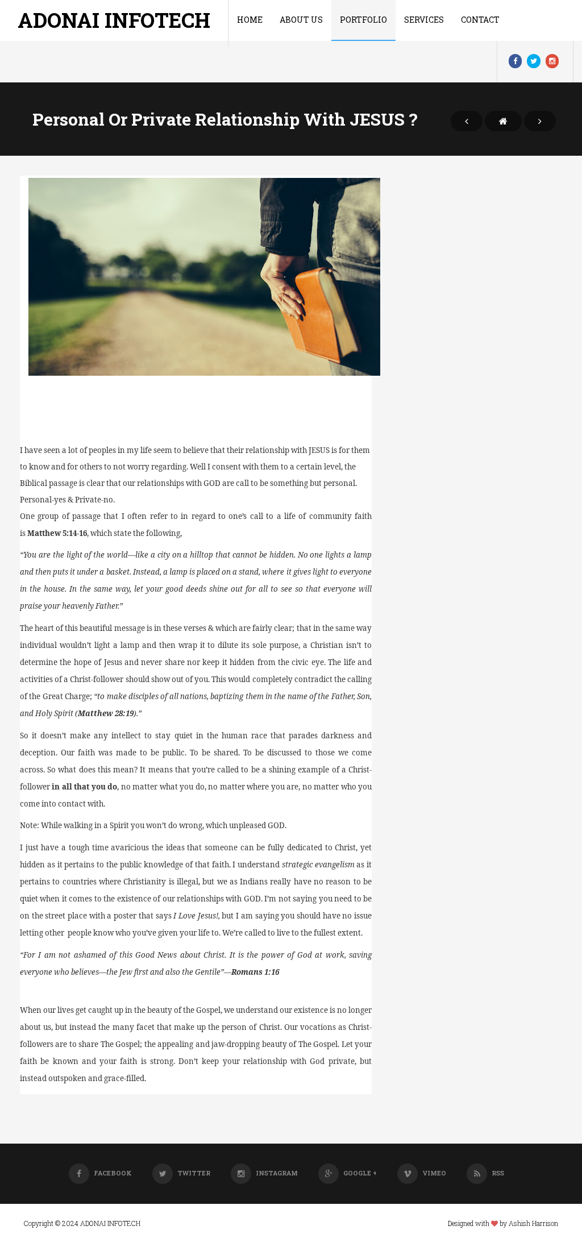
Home (250, 19)
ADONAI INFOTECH (114, 20)
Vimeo (434, 1173)
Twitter (193, 1173)
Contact (480, 19)
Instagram (277, 1173)
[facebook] (515, 61)
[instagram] (552, 61)
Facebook (113, 1173)
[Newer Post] (467, 121)
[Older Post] (540, 121)
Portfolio (363, 19)
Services (424, 19)
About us (301, 19)
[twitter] (533, 61)
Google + (360, 1173)
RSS (498, 1173)
